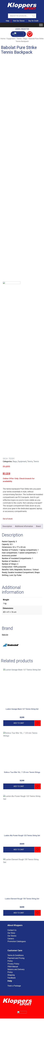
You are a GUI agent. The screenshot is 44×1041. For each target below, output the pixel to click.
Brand (38, 526)
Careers (11, 938)
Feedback (12, 978)
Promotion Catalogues (17, 941)
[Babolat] (11, 369)
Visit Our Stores (19, 21)
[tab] (7, 526)
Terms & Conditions (16, 955)
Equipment (11, 39)
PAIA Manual (13, 966)
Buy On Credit (33, 21)
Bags (25, 39)
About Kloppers (15, 925)
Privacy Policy (13, 964)
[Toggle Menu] (41, 25)
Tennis (19, 39)
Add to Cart (19, 723)
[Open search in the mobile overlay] (22, 15)
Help (7, 21)
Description (7, 526)
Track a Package (14, 986)
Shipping (11, 975)
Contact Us (12, 930)
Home (3, 39)
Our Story (11, 933)
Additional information (24, 526)
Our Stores (12, 936)
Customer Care (15, 950)
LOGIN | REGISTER (22, 29)
